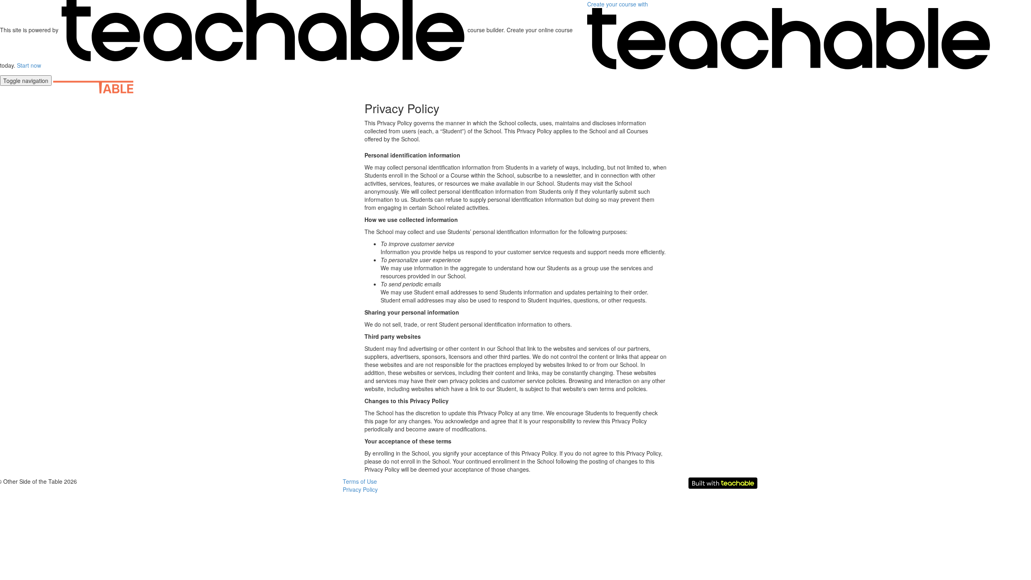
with (618, 4)
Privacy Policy (360, 489)
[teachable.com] (263, 30)
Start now (29, 65)
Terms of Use (360, 481)
